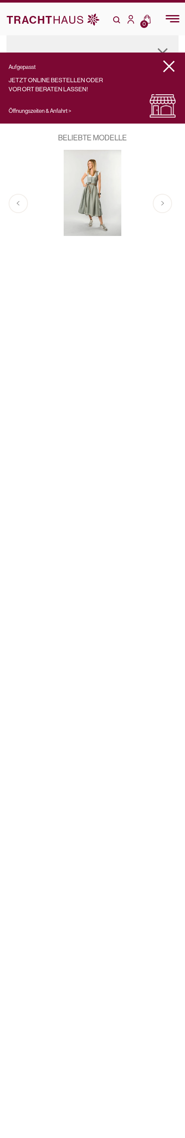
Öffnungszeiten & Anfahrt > (40, 110)
